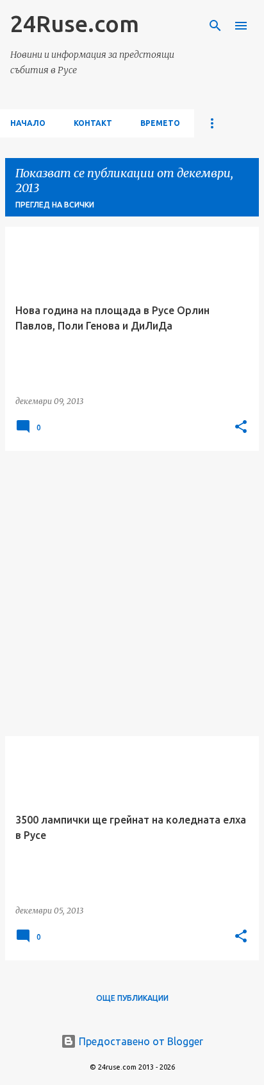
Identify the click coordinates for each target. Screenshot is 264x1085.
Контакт (93, 123)
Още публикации (132, 998)
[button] (241, 427)
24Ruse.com (74, 23)
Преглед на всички (54, 204)
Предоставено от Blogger (139, 1041)
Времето (160, 123)
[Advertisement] (132, 593)
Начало (27, 123)
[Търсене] (215, 25)
